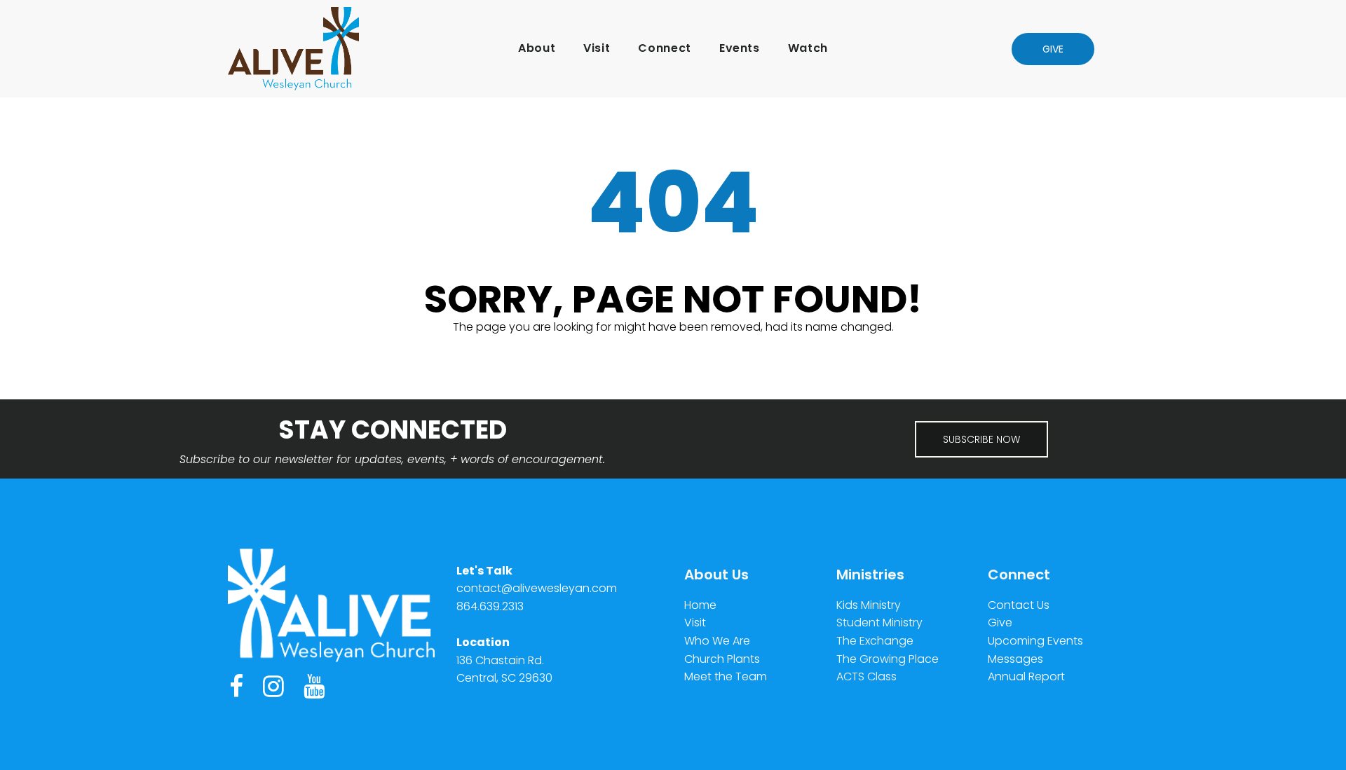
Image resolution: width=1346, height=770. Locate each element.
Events (739, 48)
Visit (596, 48)
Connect (664, 48)
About (536, 48)
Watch (808, 48)
